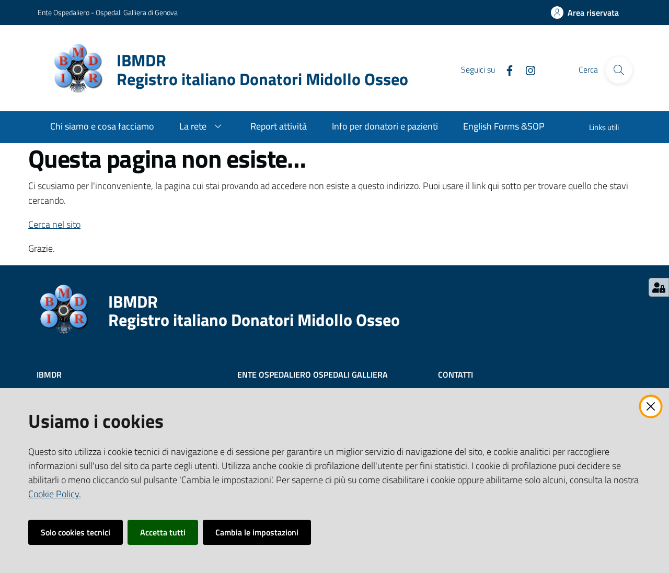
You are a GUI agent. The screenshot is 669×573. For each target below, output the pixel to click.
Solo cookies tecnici (75, 532)
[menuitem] (102, 127)
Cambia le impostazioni (256, 532)
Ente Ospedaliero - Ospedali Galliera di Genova (108, 12)
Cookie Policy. (54, 494)
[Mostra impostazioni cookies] (659, 287)
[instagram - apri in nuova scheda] (526, 69)
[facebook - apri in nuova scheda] (505, 69)
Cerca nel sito (54, 224)
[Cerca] (618, 70)
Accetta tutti (163, 532)
